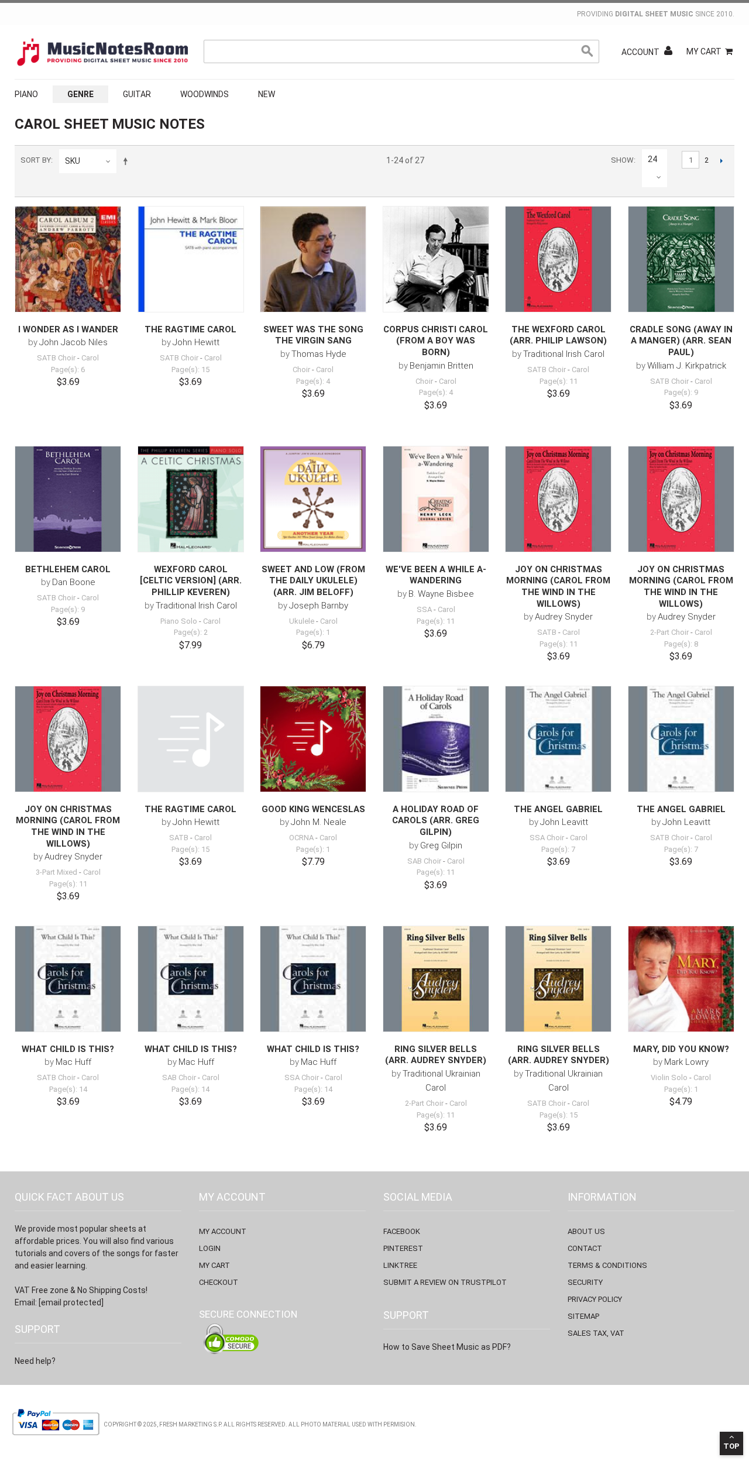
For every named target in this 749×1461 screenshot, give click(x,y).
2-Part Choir (669, 632)
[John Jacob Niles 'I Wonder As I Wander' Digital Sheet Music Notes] (68, 259)
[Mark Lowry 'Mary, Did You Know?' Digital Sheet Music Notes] (681, 979)
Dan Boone (73, 582)
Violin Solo (669, 1077)
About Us (586, 1231)
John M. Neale (318, 822)
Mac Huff (73, 1062)
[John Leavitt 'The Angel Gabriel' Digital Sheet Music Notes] (558, 739)
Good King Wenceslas (313, 809)
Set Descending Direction (127, 161)
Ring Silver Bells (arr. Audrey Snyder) (435, 1055)
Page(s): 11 (559, 381)
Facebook (401, 1231)
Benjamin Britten (441, 365)
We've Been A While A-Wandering (436, 575)
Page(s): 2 (191, 632)
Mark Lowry (686, 1062)
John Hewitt (196, 342)
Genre (80, 94)
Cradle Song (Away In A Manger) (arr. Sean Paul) (681, 340)
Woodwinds (204, 94)
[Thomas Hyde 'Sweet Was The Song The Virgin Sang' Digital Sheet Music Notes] (313, 259)
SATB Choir (56, 357)
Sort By (35, 160)
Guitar (137, 94)
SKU (72, 161)
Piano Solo (178, 621)
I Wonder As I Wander (68, 329)
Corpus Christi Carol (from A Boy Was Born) (435, 340)
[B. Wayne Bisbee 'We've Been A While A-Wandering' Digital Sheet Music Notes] (436, 499)
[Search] (587, 51)
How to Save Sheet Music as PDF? (447, 1347)
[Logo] (102, 52)
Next (721, 160)
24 (652, 159)
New (266, 94)
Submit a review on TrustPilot (445, 1282)
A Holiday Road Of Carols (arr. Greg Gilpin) (435, 820)
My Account (222, 1231)
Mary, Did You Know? (681, 1049)
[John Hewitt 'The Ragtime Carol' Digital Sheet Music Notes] (190, 259)
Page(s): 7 (558, 849)
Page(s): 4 (313, 381)
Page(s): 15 (190, 369)
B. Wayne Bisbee (441, 594)
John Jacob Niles (73, 342)
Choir (301, 369)
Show (622, 160)
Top (731, 1446)
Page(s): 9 (681, 392)
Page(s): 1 (313, 632)
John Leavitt (564, 822)
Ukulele (301, 621)
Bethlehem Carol (68, 569)
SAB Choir (424, 861)
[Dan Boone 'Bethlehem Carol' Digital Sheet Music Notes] (68, 499)
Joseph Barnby (318, 605)
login (210, 1248)
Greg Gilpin (441, 845)
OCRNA (301, 837)
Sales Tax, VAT (596, 1333)
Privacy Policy (595, 1299)
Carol (90, 357)
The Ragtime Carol (190, 329)
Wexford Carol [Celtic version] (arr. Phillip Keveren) (191, 580)
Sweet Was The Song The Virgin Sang (313, 335)
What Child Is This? (68, 1049)
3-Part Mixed (56, 872)
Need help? (35, 1361)
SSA (424, 609)
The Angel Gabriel (558, 809)
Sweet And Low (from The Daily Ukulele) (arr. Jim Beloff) (313, 580)
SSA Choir (547, 837)
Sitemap (583, 1316)
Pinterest (403, 1248)
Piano (26, 94)
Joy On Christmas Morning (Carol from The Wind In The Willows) (558, 586)
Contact (585, 1248)
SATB (546, 632)
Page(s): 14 (68, 1089)
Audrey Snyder (564, 616)
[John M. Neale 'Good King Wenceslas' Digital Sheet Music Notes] (313, 739)
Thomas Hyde (318, 354)
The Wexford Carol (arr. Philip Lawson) (558, 335)
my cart (214, 1265)
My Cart (703, 51)
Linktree (400, 1265)
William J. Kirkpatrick (686, 365)
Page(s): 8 (681, 644)
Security (585, 1282)
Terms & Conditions (607, 1265)
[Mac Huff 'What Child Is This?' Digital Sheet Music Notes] (68, 979)
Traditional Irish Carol (563, 354)
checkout (218, 1282)
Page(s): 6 (68, 369)
